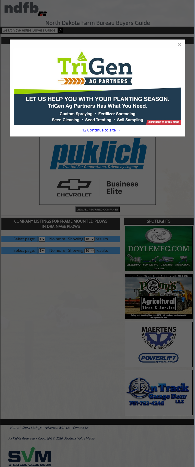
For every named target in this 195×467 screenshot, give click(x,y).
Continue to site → (101, 130)
